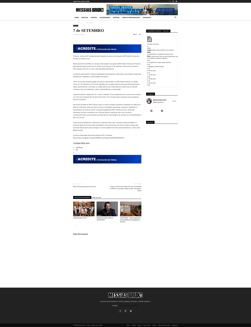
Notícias (84, 17)
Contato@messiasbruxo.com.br (128, 305)
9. (151, 83)
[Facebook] (169, 1)
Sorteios (116, 17)
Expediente (147, 17)
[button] (175, 18)
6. (151, 71)
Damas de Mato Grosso (80, 218)
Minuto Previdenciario (131, 17)
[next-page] (77, 226)
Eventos (94, 17)
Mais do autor (97, 197)
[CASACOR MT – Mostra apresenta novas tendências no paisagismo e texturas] (130, 209)
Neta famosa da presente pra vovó (84, 186)
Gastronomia (105, 17)
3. (157, 58)
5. (155, 66)
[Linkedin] (93, 39)
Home (77, 17)
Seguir (174, 101)
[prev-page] (74, 226)
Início (74, 23)
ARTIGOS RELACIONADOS (82, 197)
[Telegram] (98, 39)
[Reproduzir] (148, 46)
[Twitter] (80, 39)
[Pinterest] (84, 39)
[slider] (172, 56)
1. (160, 50)
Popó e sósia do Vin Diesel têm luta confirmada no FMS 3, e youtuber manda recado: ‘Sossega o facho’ (125, 189)
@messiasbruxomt (159, 100)
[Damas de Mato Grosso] (84, 209)
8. (151, 79)
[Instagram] (173, 1)
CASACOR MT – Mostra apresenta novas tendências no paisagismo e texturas (130, 220)
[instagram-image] (151, 111)
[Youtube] (176, 1)
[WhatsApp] (89, 39)
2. (160, 54)
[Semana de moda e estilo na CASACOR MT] (107, 209)
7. (151, 75)
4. (159, 62)
